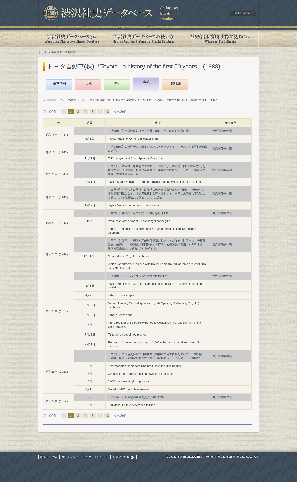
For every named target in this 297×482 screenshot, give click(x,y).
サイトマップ (70, 457)
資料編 (176, 83)
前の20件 (50, 111)
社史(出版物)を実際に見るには (220, 38)
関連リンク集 (48, 457)
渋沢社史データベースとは (71, 38)
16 (107, 111)
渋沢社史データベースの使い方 (143, 38)
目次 (88, 83)
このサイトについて (95, 457)
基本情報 (59, 83)
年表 (146, 82)
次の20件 (120, 111)
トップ (42, 52)
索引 (117, 83)
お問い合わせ (121, 457)
